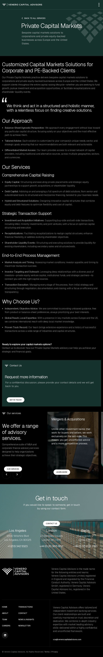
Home (4, 607)
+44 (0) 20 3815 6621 (51, 546)
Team (4, 619)
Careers (6, 626)
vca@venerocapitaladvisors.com (67, 639)
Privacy (54, 652)
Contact (22, 613)
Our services (13, 469)
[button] (99, 5)
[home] (22, 4)
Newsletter (24, 626)
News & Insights (26, 619)
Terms (47, 652)
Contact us (51, 523)
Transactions (25, 607)
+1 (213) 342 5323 (17, 546)
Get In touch (16, 400)
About (5, 613)
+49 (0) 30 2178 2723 (85, 546)
